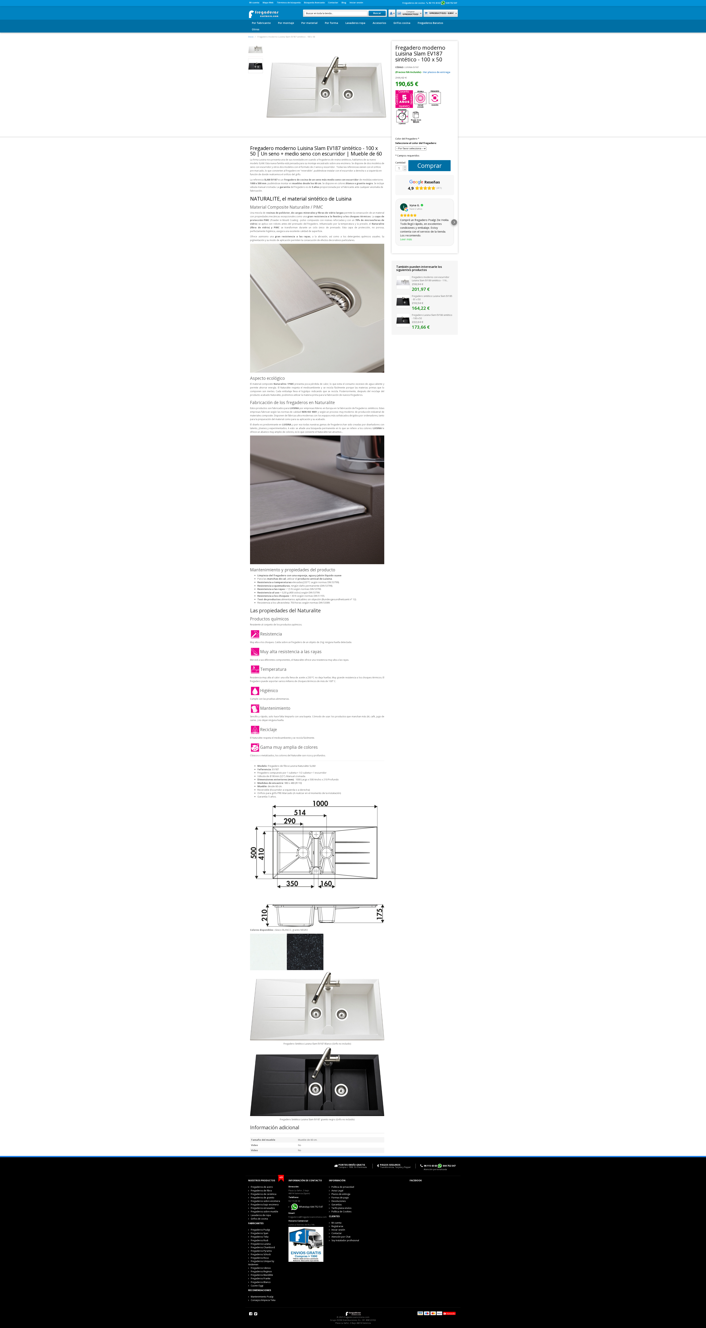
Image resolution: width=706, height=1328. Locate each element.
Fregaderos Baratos (430, 23)
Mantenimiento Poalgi (262, 1296)
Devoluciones (338, 1201)
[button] (395, 222)
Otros (255, 29)
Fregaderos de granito (262, 1197)
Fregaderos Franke (260, 1278)
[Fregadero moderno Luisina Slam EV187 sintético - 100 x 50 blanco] (255, 49)
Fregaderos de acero (262, 1186)
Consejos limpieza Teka (263, 1300)
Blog (344, 2)
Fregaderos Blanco (261, 1282)
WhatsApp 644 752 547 (310, 1206)
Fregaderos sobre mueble (264, 1211)
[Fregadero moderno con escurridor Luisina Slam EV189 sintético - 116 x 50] (403, 282)
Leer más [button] (406, 239)
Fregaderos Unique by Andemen (261, 1263)
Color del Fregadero (407, 138)
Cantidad (400, 162)
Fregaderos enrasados (263, 1208)
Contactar (333, 2)
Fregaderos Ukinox (261, 1268)
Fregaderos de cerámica (263, 1194)
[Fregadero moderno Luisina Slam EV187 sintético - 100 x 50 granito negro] (255, 65)
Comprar (429, 165)
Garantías (336, 1204)
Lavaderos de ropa (261, 1215)
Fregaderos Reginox (261, 1271)
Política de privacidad (342, 1186)
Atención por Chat (340, 1236)
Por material (309, 23)
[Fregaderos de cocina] (263, 13)
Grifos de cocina (259, 1218)
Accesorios (379, 23)
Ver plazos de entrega (436, 72)
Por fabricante (261, 23)
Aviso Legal (337, 1190)
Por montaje (286, 23)
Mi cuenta (254, 2)
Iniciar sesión (356, 2)
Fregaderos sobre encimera (265, 1201)
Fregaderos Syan (259, 1233)
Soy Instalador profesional (345, 1240)
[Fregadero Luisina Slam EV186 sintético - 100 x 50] (403, 320)
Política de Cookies (341, 1211)
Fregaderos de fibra (261, 1190)
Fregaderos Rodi (259, 1240)
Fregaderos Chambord (263, 1247)
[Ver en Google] (403, 207)
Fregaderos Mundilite (262, 1275)
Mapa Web (268, 2)
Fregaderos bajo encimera (265, 1204)
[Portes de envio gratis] (305, 1244)
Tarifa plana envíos (341, 1208)
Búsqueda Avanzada (314, 2)
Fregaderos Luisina (261, 1243)
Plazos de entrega (340, 1194)
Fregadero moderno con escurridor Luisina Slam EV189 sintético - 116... (430, 279)
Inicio (251, 36)
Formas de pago (340, 1197)
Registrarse (337, 1226)
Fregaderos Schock (261, 1254)
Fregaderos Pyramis (261, 1250)
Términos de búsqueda (289, 2)
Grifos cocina (401, 23)
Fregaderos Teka (259, 1236)
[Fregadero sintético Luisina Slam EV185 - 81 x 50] (403, 301)
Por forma (331, 23)
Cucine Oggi (257, 1285)
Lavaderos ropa (355, 23)
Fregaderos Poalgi (260, 1229)
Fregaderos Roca (260, 1257)
